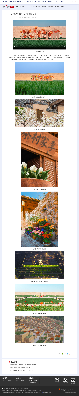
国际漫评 (14, 1)
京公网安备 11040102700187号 (48, 392)
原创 (27, 6)
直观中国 (38, 6)
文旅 (49, 6)
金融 (52, 6)
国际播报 (57, 6)
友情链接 (35, 380)
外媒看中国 (39, 1)
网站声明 (30, 380)
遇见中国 (44, 1)
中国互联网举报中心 (7, 388)
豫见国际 (63, 6)
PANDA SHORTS (67, 1)
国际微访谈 (29, 1)
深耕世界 (50, 1)
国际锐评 (19, 1)
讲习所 (10, 1)
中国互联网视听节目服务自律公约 (8, 392)
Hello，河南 (32, 6)
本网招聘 (9, 380)
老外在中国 (34, 1)
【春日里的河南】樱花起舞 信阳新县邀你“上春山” (20, 367)
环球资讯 (17, 380)
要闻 (17, 6)
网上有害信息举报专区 (32, 382)
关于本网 (3, 380)
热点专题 (44, 6)
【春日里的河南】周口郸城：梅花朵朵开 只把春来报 (21, 370)
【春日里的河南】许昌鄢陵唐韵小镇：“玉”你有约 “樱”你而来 (23, 364)
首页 (3, 1)
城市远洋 (22, 6)
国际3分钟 (24, 1)
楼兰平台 (61, 1)
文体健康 (55, 1)
